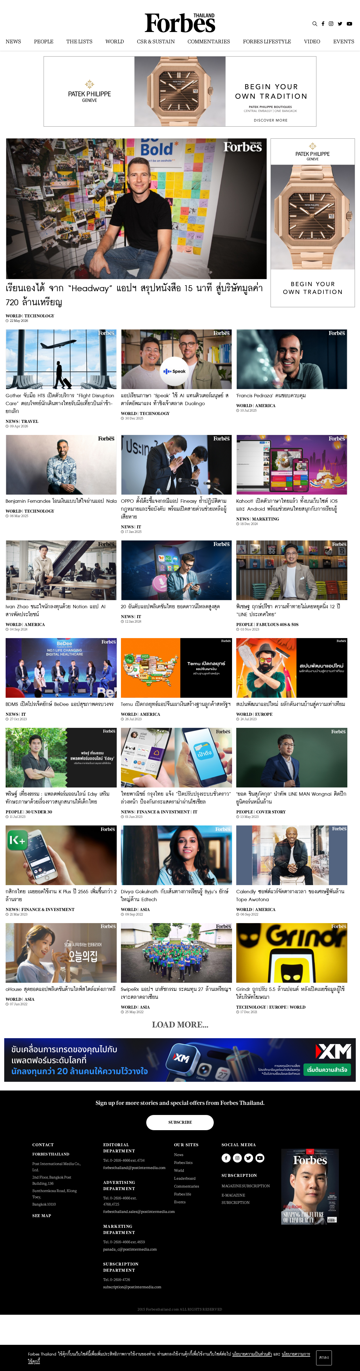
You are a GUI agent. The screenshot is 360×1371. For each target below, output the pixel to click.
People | (245, 624)
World (297, 1007)
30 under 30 (39, 811)
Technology (39, 315)
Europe (264, 714)
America (265, 405)
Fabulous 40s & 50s (277, 624)
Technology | (252, 1007)
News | (13, 421)
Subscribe (180, 1122)
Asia (145, 909)
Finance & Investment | (164, 811)
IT (139, 526)
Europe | (278, 1007)
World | (14, 315)
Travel (29, 421)
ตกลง (324, 1358)
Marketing (265, 519)
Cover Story (271, 811)
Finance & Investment (48, 909)
